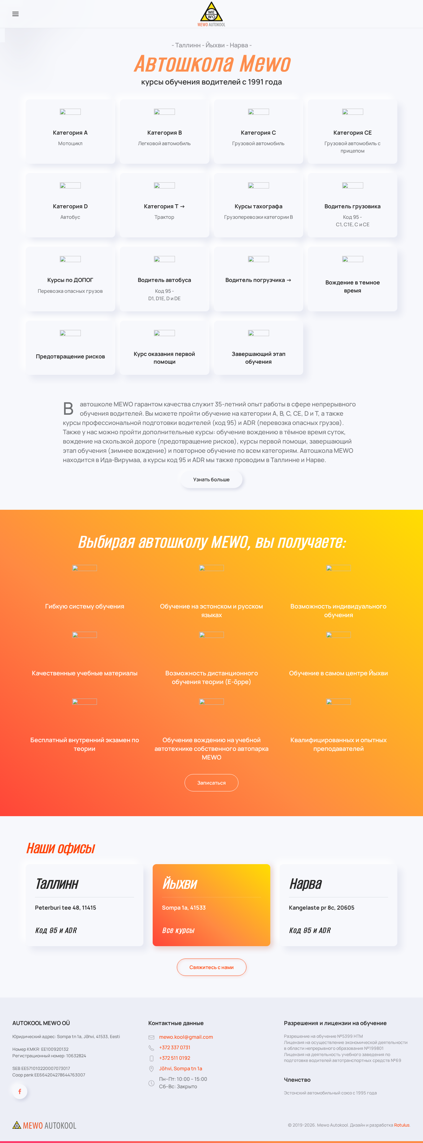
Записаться (211, 782)
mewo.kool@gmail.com (186, 1036)
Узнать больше (211, 479)
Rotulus (401, 1125)
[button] (15, 14)
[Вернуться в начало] (211, 14)
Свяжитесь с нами (212, 967)
